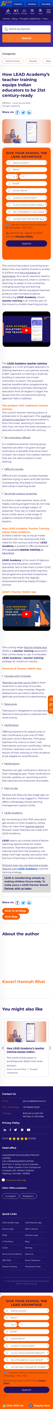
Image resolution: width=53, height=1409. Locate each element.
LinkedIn (4, 1130)
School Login (8, 1229)
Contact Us (9, 1093)
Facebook (10, 1130)
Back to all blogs (15, 910)
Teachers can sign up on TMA (19, 682)
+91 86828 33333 (31, 1107)
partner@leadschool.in (34, 1101)
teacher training (34, 826)
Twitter (16, 1130)
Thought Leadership (29, 18)
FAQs (4, 1235)
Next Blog (11, 916)
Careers (8, 13)
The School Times (32, 1266)
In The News (7, 1241)
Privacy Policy (11, 1122)
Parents (18, 4)
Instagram (22, 1130)
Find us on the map (16, 1180)
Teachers (46, 4)
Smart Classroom (32, 1260)
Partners (24, 13)
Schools (32, 4)
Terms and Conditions (12, 1254)
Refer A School (31, 1229)
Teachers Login (31, 1235)
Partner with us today (18, 888)
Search (26, 38)
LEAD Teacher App (33, 1223)
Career (5, 1248)
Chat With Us (15, 1405)
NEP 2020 (6, 1260)
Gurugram (10, 1196)
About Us (29, 1254)
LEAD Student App (10, 1223)
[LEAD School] (6, 2)
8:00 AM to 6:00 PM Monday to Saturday (33, 1115)
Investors (16, 13)
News (32, 13)
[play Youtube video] (26, 330)
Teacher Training (9, 1266)
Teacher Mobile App (35, 647)
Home (6, 18)
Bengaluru (28, 1196)
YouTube (28, 1130)
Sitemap (28, 1248)
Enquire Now (41, 1405)
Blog (40, 13)
